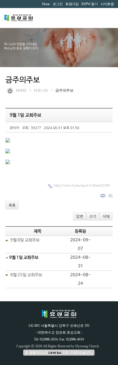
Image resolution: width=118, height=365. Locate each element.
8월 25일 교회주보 (26, 274)
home (21, 90)
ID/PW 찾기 (89, 4)
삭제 (106, 216)
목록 (12, 205)
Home (46, 4)
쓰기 (92, 216)
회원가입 (71, 4)
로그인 (58, 4)
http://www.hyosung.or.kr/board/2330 (82, 185)
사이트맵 (107, 4)
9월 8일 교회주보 (25, 240)
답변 (79, 216)
